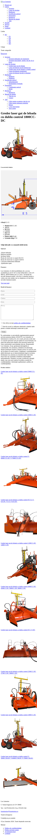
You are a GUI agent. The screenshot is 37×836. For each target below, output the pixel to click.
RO (6, 35)
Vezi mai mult (5, 283)
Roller (11, 89)
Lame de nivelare (14, 10)
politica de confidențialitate (22, 323)
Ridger (11, 105)
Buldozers (12, 12)
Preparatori (12, 15)
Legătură (7, 28)
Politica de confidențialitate (13, 828)
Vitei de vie (12, 96)
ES (10, 36)
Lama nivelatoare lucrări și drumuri (19, 73)
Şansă (6, 26)
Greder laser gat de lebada (17, 66)
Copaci (11, 98)
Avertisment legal (10, 832)
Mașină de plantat (14, 19)
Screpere (11, 8)
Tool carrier (12, 108)
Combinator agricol (15, 87)
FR (10, 40)
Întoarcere (4, 53)
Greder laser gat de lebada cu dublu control (22, 69)
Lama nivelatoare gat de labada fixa (20, 67)
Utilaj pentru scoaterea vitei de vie (19, 101)
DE (10, 42)
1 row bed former (14, 107)
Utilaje (7, 7)
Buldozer (11, 76)
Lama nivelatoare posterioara (18, 71)
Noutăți (7, 23)
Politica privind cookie (12, 830)
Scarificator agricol (14, 14)
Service (7, 24)
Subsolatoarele (13, 82)
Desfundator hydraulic (16, 83)
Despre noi (8, 5)
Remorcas (12, 17)
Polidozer (12, 78)
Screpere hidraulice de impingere (19, 59)
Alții (10, 21)
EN (10, 38)
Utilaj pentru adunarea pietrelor (18, 103)
